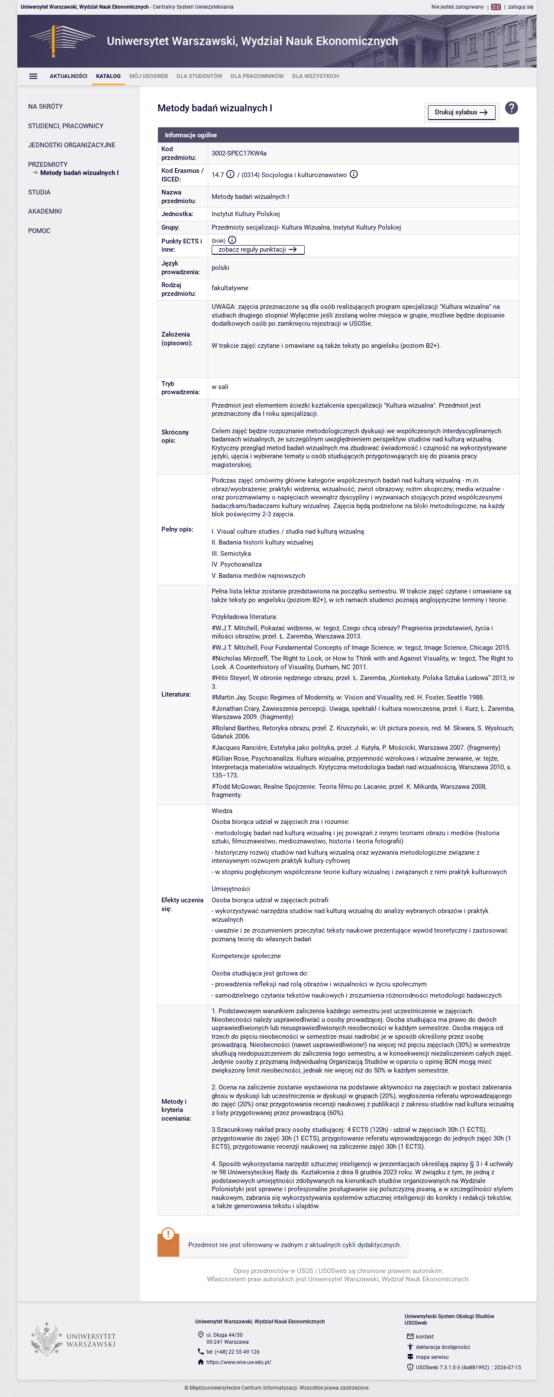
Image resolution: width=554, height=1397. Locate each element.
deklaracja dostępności (443, 1347)
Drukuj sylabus (456, 112)
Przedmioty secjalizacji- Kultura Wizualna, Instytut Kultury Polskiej (306, 227)
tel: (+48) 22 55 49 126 (233, 1352)
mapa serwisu (432, 1357)
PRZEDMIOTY (48, 165)
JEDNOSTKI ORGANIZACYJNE (72, 145)
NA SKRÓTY (45, 106)
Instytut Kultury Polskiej (246, 214)
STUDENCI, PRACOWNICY (65, 126)
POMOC (39, 231)
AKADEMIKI (45, 211)
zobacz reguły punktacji (252, 249)
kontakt (425, 1337)
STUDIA (39, 192)
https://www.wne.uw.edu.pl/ (238, 1362)
